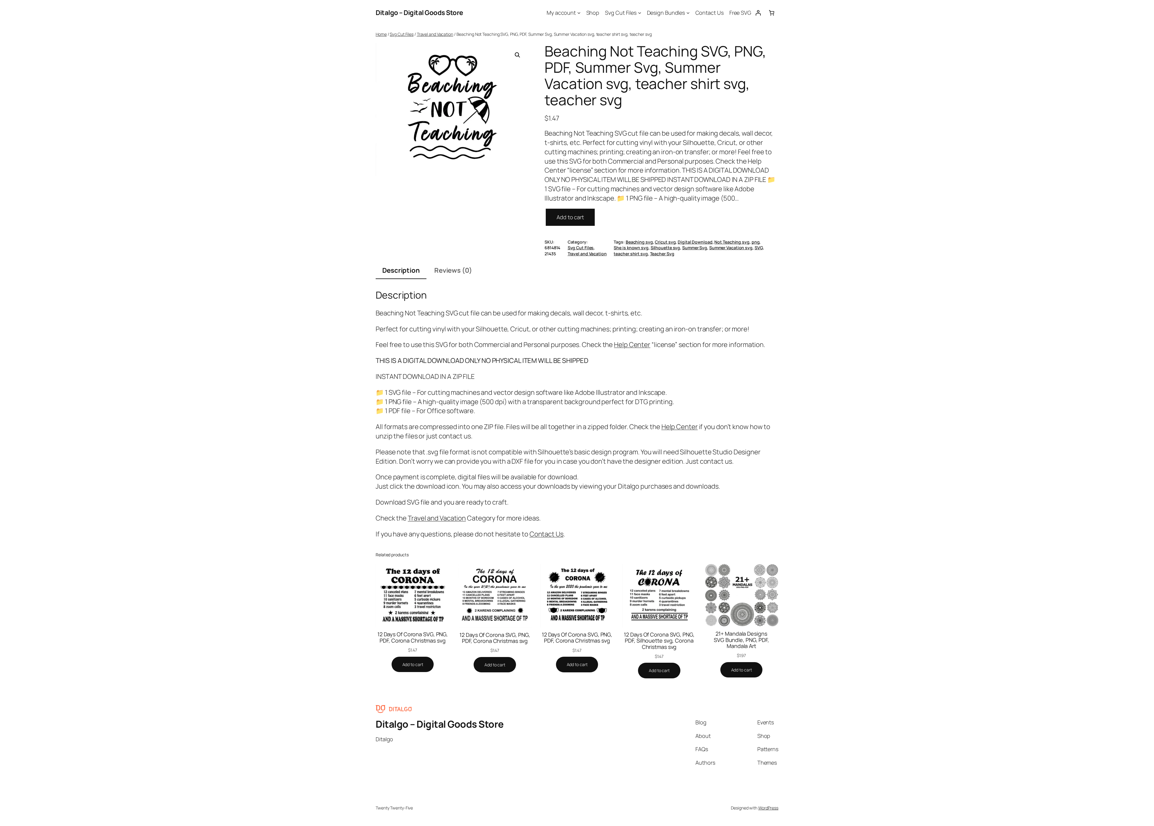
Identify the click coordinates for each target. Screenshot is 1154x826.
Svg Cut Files (402, 34)
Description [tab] (401, 270)
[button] (517, 55)
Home (381, 34)
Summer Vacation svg (731, 247)
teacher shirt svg (631, 253)
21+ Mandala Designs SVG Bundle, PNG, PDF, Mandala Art (741, 640)
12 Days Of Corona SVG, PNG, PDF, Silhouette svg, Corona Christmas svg (659, 640)
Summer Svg (694, 247)
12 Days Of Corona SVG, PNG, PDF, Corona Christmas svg (412, 637)
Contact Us (546, 534)
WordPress (768, 808)
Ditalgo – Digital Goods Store (419, 12)
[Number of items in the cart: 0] (771, 13)
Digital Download (695, 242)
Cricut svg (665, 242)
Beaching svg (639, 242)
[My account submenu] (579, 12)
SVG (759, 247)
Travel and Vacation (435, 34)
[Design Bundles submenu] (688, 12)
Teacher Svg (662, 253)
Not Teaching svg (731, 242)
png (756, 242)
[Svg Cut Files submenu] (639, 12)
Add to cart (570, 217)
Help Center (632, 344)
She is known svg (631, 247)
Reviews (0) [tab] (453, 270)
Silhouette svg (665, 247)
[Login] (758, 13)
